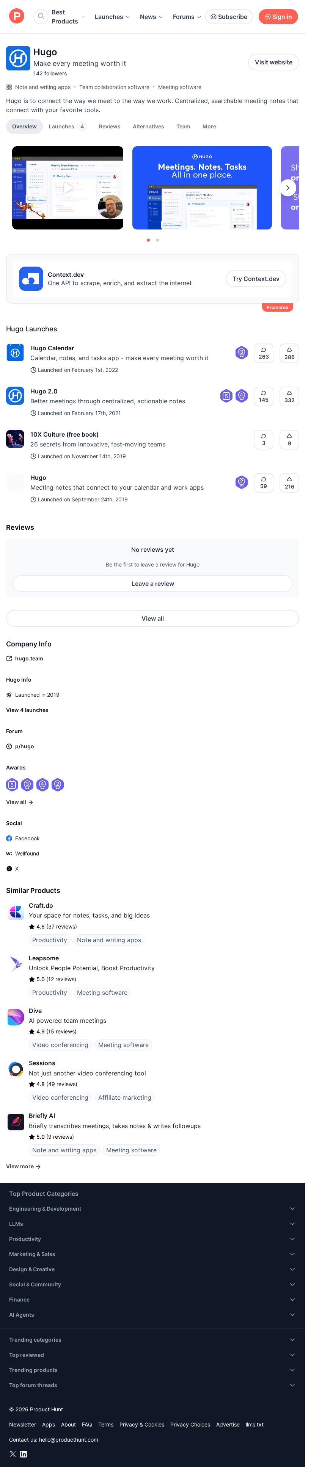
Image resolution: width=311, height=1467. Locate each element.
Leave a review (153, 583)
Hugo (38, 477)
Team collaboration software (114, 87)
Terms (105, 1424)
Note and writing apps (43, 87)
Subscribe (232, 16)
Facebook (27, 838)
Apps (48, 1424)
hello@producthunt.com (68, 1439)
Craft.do (41, 905)
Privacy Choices (190, 1424)
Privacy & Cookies (141, 1424)
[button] (209, 126)
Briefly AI (42, 1115)
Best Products (65, 16)
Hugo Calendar (52, 348)
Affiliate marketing (124, 1097)
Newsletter (22, 1424)
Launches (109, 16)
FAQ (87, 1424)
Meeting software (179, 87)
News (148, 16)
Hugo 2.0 (44, 391)
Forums (184, 16)
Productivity (49, 940)
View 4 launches (27, 710)
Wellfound (27, 853)
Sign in (282, 16)
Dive (35, 1010)
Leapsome (44, 958)
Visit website (273, 62)
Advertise (228, 1424)
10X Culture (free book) (64, 434)
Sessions (42, 1063)
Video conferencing (60, 1045)
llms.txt (255, 1424)
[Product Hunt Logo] (16, 16)
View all (152, 618)
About (68, 1424)
